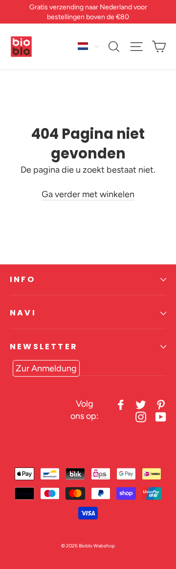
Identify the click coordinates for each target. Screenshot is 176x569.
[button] (89, 46)
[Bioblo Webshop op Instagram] (140, 416)
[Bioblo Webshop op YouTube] (160, 416)
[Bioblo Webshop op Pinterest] (160, 404)
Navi (23, 312)
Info (22, 279)
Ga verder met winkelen (88, 194)
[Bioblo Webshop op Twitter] (140, 404)
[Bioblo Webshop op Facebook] (120, 404)
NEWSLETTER (44, 346)
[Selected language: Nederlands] (89, 46)
